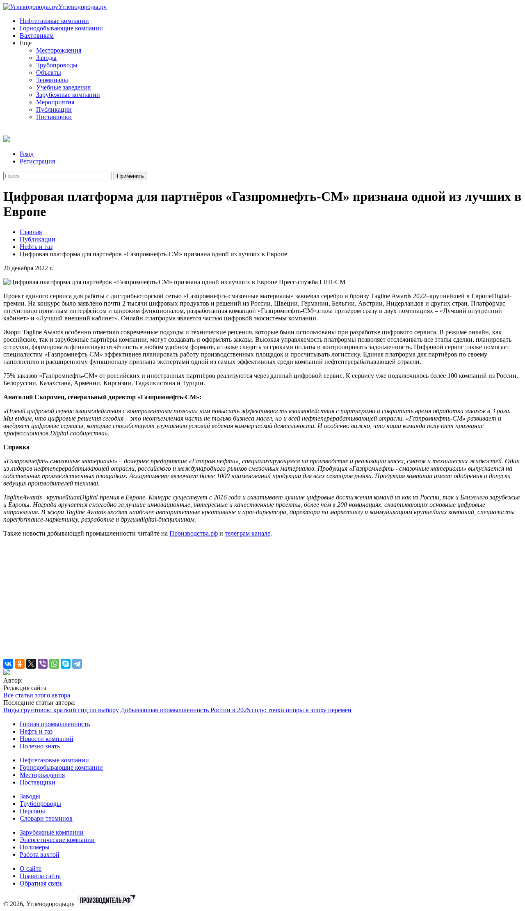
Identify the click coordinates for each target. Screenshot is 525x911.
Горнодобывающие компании (61, 28)
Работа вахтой (39, 854)
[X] (31, 664)
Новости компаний (46, 738)
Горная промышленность (55, 723)
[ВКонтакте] (8, 664)
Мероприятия (55, 102)
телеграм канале (247, 533)
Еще (26, 42)
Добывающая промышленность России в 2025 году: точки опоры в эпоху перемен (236, 709)
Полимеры (35, 847)
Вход (27, 153)
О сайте (30, 868)
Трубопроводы (57, 65)
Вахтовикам (37, 35)
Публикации (54, 109)
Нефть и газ (36, 246)
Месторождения (58, 50)
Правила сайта (40, 875)
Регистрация (37, 161)
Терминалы (52, 79)
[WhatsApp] (54, 664)
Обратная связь (41, 883)
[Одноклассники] (20, 664)
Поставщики (54, 116)
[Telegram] (77, 664)
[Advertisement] (249, 601)
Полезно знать (40, 746)
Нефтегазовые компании (54, 20)
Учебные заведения (63, 87)
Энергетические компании (57, 839)
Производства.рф (193, 533)
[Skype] (66, 664)
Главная (31, 231)
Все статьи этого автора (36, 695)
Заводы (46, 57)
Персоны (32, 810)
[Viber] (43, 664)
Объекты (48, 72)
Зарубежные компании (68, 94)
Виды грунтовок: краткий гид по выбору (61, 709)
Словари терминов (46, 818)
